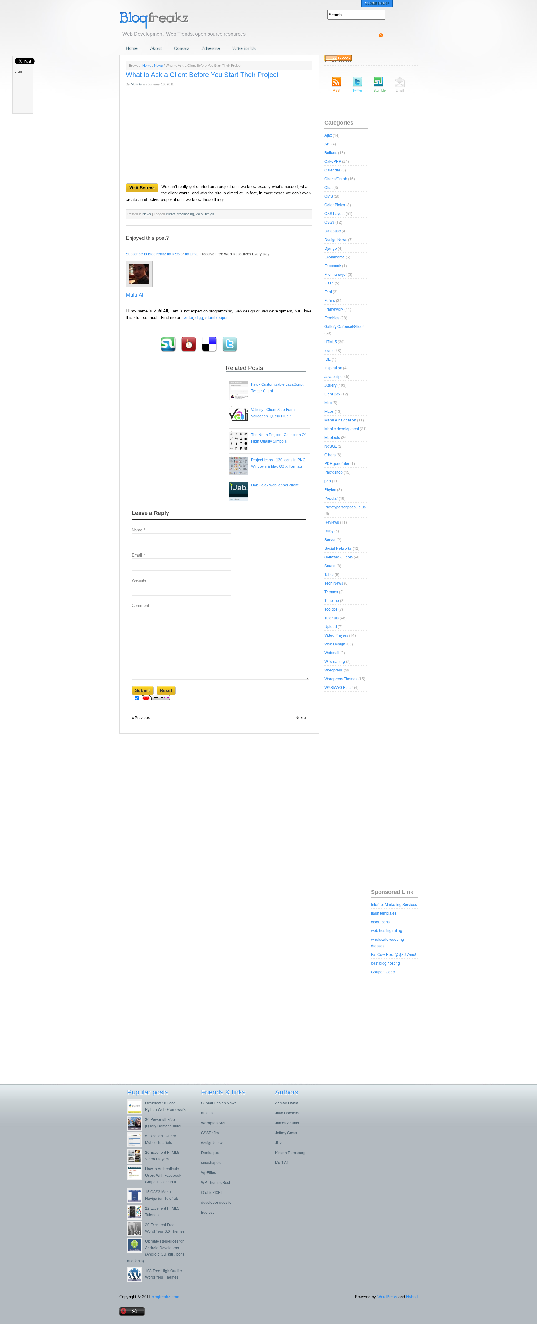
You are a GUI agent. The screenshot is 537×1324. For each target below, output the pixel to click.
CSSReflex (210, 1132)
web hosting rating (386, 930)
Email (138, 555)
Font (328, 291)
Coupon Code (383, 971)
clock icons (380, 921)
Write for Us (243, 48)
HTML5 (330, 341)
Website (139, 580)
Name (138, 530)
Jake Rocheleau (289, 1112)
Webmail (331, 652)
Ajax (328, 135)
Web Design (334, 643)
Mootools (332, 437)
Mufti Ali (136, 84)
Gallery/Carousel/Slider (344, 326)
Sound (330, 565)
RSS (336, 90)
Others (330, 454)
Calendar (332, 169)
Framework (333, 309)
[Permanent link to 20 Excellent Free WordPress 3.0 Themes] (136, 1234)
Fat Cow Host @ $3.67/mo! (393, 954)
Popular (331, 498)
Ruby (328, 530)
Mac (328, 402)
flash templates (384, 913)
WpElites (208, 1172)
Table (329, 574)
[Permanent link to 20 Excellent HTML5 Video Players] (136, 1162)
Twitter (357, 90)
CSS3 (329, 222)
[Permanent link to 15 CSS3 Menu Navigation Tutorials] (136, 1201)
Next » (301, 718)
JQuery (330, 385)
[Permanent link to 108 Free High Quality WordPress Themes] (136, 1280)
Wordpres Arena (215, 1122)
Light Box (332, 393)
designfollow (212, 1142)
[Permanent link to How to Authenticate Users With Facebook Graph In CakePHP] (136, 1178)
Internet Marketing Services (394, 904)
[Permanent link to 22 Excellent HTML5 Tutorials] (136, 1218)
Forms (329, 300)
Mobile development (341, 428)
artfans (207, 1112)
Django (330, 248)
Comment (140, 605)
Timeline (331, 600)
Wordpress (333, 669)
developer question (217, 1202)
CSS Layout (334, 213)
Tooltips (330, 609)
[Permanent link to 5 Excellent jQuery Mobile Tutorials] (136, 1145)
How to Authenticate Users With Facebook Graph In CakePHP (163, 1175)
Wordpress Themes (340, 678)
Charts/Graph (335, 178)
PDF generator (336, 463)
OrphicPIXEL (212, 1192)
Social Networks (338, 548)
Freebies (331, 317)
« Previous (141, 718)
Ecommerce (334, 256)
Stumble (378, 90)
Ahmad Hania (286, 1102)
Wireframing (334, 661)
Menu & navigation (340, 419)
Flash (329, 282)
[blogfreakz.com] (173, 19)
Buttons (330, 152)
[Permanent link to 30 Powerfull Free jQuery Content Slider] (136, 1129)
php (327, 480)
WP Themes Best (215, 1182)
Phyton (330, 489)
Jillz (278, 1142)
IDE (327, 359)
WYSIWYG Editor (338, 687)
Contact (181, 48)
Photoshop (333, 472)
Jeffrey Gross (286, 1132)
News (158, 65)
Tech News (333, 582)
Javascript (333, 376)
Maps (329, 411)
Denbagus (210, 1152)
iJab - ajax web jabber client (274, 485)
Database (332, 230)
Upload (330, 626)
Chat (328, 187)
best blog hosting (385, 963)
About (155, 48)
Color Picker (334, 204)
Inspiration (333, 367)
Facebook (332, 265)
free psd (208, 1212)
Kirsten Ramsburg (290, 1152)
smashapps (211, 1162)
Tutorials (331, 617)
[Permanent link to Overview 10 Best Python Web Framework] (136, 1112)
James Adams (287, 1122)
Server (330, 539)
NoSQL (330, 445)
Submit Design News (218, 1102)
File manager (335, 274)
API (327, 143)
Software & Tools (338, 556)
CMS (328, 195)
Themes (331, 591)
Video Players (336, 635)
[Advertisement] (303, 24)
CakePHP (332, 161)
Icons (328, 350)
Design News (335, 239)
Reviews (331, 522)
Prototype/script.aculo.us (345, 506)
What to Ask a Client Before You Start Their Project (202, 75)
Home (131, 48)
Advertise (210, 48)
